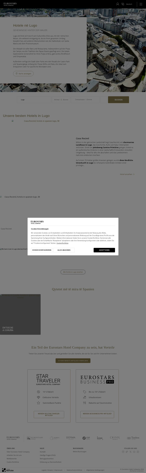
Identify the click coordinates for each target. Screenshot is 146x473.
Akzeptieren (104, 250)
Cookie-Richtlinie (62, 243)
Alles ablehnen (64, 250)
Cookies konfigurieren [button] (41, 250)
